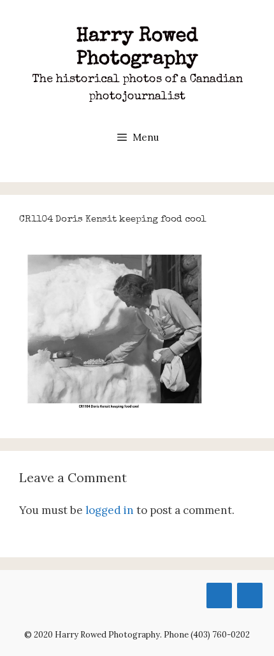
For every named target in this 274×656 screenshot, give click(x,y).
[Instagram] (250, 595)
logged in (109, 510)
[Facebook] (219, 595)
